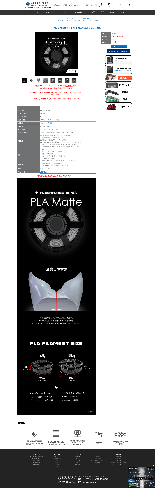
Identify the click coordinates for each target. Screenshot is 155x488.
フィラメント (65, 12)
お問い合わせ (72, 5)
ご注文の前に (57, 5)
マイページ (101, 6)
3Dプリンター (35, 12)
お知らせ (118, 460)
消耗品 (93, 12)
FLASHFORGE (76, 20)
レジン (57, 462)
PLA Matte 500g (84, 18)
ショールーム (81, 5)
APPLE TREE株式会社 (36, 456)
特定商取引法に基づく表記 (118, 462)
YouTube (77, 456)
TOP (67, 18)
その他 (122, 12)
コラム (77, 462)
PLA (84, 20)
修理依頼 (97, 462)
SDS (41, 172)
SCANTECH (36, 462)
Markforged (36, 460)
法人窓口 (65, 5)
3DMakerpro (36, 464)
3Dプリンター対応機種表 (47, 123)
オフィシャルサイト (91, 5)
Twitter (77, 458)
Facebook (77, 460)
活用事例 (77, 464)
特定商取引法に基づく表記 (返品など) (118, 51)
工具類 (112, 12)
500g (96, 20)
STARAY (36, 466)
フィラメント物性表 (46, 168)
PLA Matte (90, 20)
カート (108, 6)
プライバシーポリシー (118, 464)
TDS (45, 172)
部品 (102, 12)
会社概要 (118, 456)
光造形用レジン (80, 12)
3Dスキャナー (50, 12)
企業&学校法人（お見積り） (98, 460)
